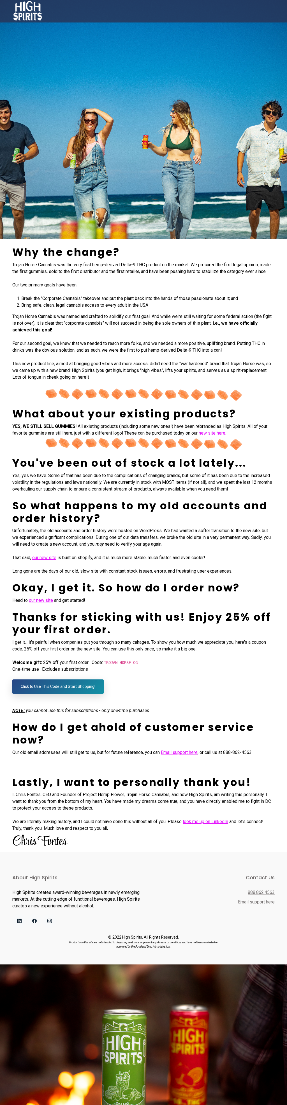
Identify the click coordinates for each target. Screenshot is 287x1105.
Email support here (179, 752)
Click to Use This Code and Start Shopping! (58, 686)
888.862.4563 (261, 892)
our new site (44, 557)
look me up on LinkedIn (205, 821)
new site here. (212, 433)
